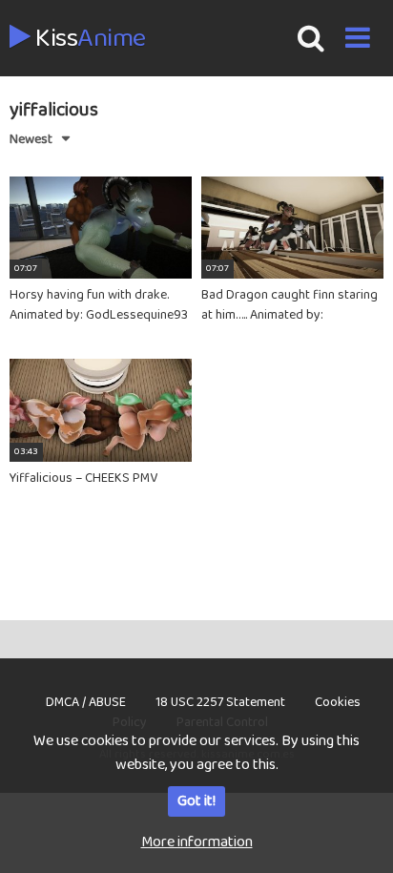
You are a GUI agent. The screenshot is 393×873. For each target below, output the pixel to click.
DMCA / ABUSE (86, 702)
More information (197, 842)
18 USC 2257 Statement (220, 702)
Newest (31, 139)
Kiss (88, 39)
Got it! (196, 801)
